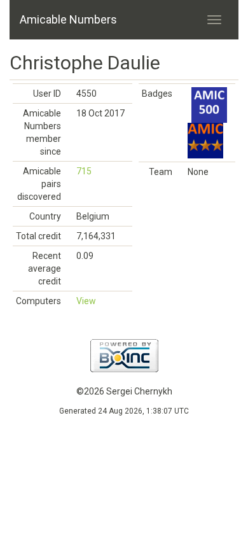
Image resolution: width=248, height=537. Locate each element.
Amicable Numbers (68, 19)
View (86, 301)
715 (84, 171)
